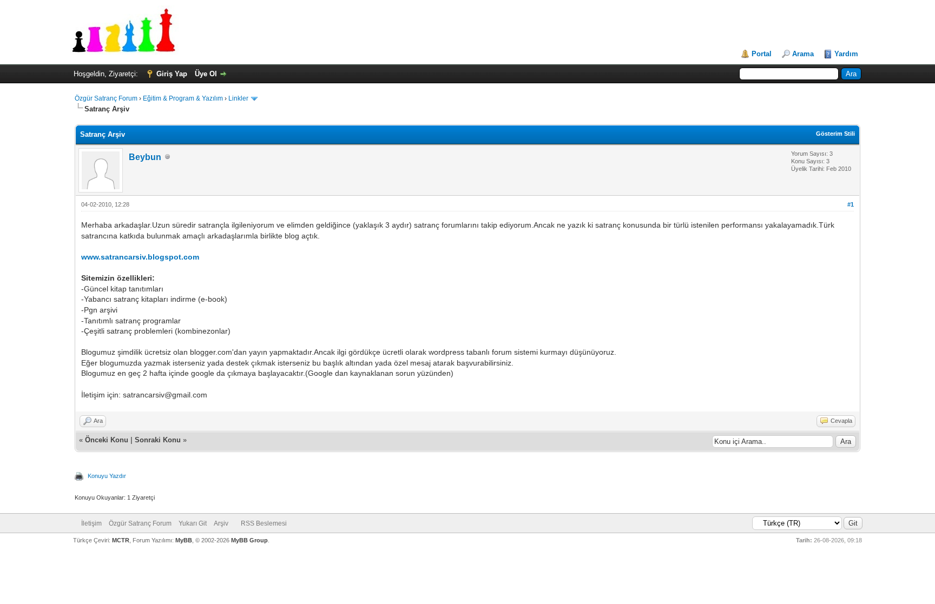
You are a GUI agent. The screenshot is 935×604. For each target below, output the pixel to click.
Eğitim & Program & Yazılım (183, 98)
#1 (850, 204)
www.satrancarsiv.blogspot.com (140, 257)
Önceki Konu (106, 440)
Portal (762, 54)
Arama (803, 54)
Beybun (145, 157)
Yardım (846, 54)
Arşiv (221, 523)
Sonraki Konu (158, 440)
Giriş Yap (171, 74)
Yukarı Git (193, 523)
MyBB (183, 540)
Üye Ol (206, 74)
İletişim (91, 523)
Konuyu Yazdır (107, 476)
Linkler (238, 98)
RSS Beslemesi (264, 523)
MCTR (120, 540)
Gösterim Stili (835, 133)
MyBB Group (249, 540)
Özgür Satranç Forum (106, 98)
